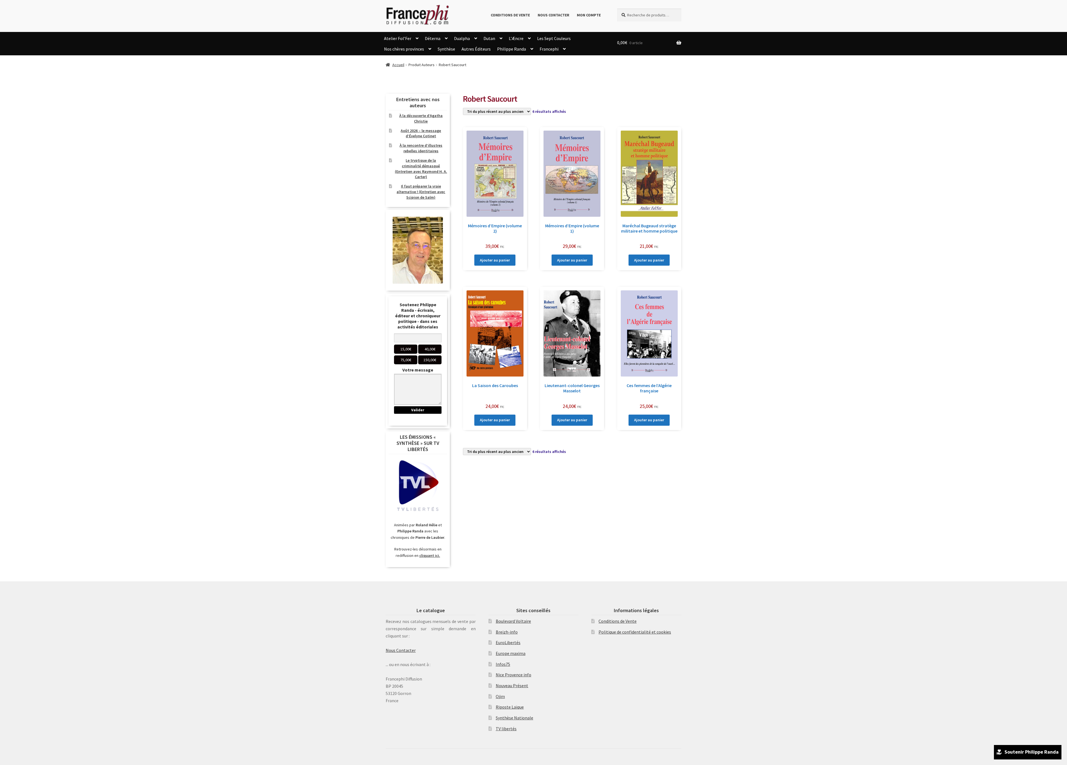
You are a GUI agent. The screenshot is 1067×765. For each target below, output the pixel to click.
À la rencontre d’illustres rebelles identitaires (421, 148)
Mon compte (589, 15)
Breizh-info (507, 632)
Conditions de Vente (510, 15)
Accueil (398, 64)
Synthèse (446, 49)
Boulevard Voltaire (513, 621)
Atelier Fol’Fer (397, 38)
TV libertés (506, 728)
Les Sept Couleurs (554, 38)
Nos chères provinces (404, 49)
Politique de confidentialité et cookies (635, 632)
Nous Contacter (553, 15)
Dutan (489, 38)
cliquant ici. (429, 555)
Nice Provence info (513, 674)
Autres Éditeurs (476, 49)
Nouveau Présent (512, 685)
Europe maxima (510, 653)
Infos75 (503, 664)
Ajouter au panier (495, 260)
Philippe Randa (511, 49)
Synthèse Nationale (514, 718)
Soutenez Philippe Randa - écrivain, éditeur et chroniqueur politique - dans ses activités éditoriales (417, 316)
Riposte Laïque (510, 707)
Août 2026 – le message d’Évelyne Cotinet (421, 133)
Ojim (500, 696)
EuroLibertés (508, 642)
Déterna (432, 38)
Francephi (549, 49)
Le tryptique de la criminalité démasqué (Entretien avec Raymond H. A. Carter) (421, 168)
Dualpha (462, 38)
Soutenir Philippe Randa (1031, 752)
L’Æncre (516, 38)
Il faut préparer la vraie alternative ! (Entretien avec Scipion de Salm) (421, 192)
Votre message (417, 370)
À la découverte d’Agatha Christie (421, 118)
